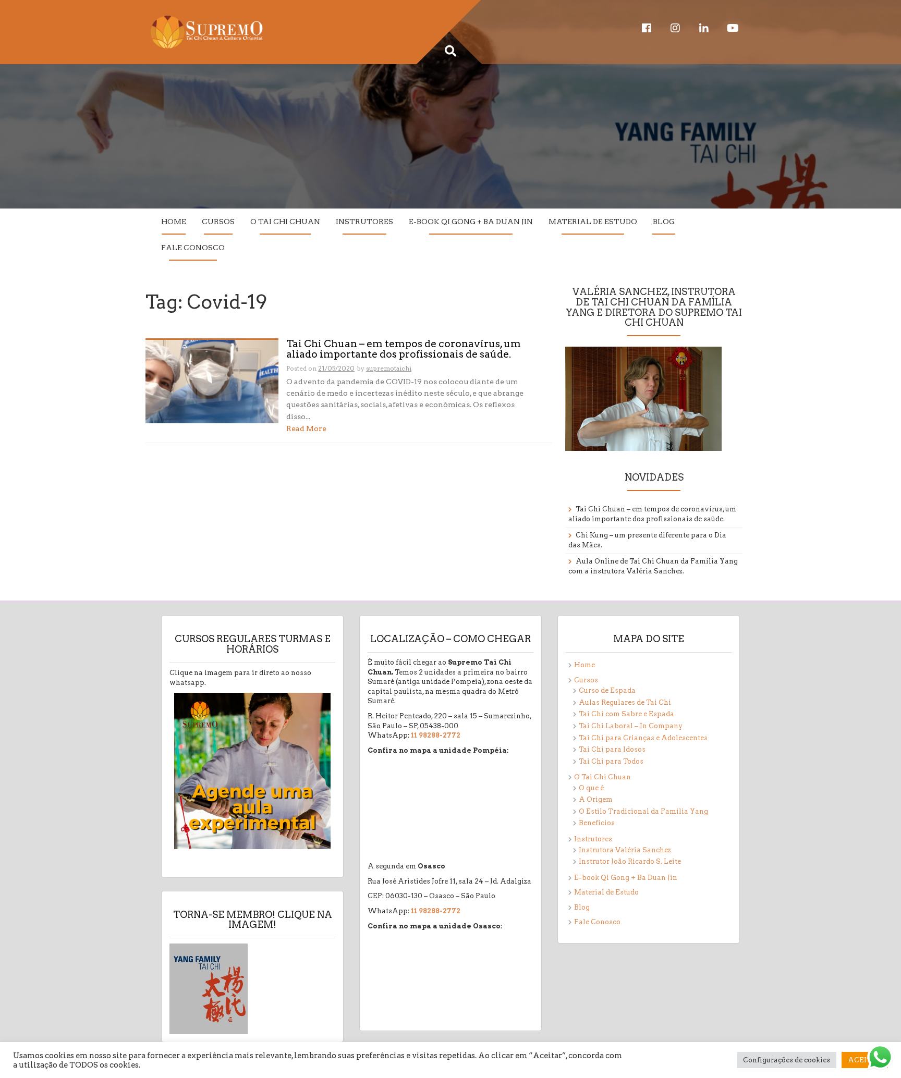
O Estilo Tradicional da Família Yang (643, 811)
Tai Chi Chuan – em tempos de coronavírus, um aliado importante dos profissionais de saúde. (403, 350)
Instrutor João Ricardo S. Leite (630, 861)
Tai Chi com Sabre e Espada (626, 714)
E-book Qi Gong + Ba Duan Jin (471, 221)
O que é (591, 788)
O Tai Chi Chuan (285, 221)
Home (173, 221)
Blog (664, 221)
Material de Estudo (593, 221)
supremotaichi (388, 368)
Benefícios (597, 823)
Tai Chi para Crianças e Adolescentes (643, 738)
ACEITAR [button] (865, 1060)
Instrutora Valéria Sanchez (625, 850)
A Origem (596, 799)
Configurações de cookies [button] (786, 1060)
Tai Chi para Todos (611, 761)
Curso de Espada (607, 690)
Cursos (218, 221)
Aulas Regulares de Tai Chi (625, 702)
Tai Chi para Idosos (612, 749)
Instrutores (364, 221)
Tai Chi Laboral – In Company (631, 726)
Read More (306, 428)
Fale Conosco (193, 247)
